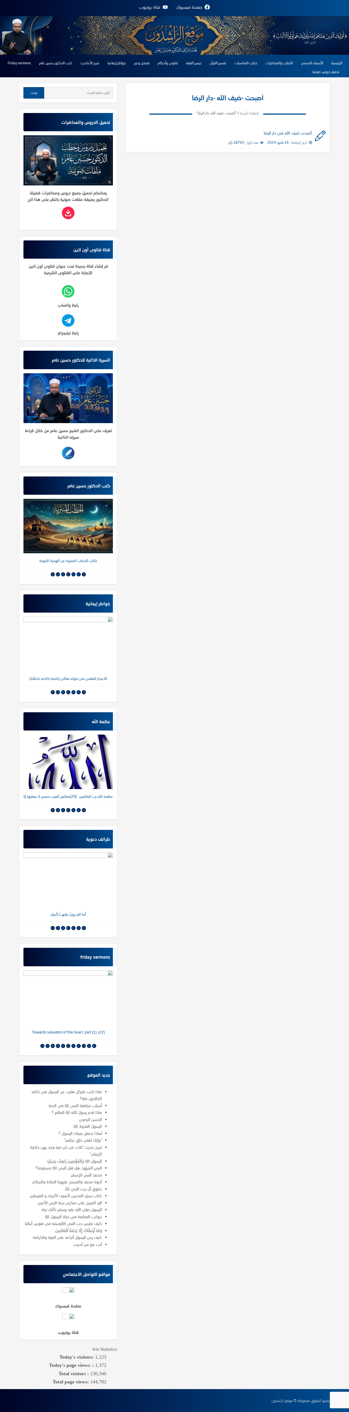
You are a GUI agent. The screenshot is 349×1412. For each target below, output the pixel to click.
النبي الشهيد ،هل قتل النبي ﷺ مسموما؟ (68, 1167)
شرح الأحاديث (89, 63)
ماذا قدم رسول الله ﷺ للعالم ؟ (77, 1112)
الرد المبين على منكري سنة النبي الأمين (70, 1202)
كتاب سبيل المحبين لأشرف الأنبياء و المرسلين (66, 1195)
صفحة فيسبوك (68, 1305)
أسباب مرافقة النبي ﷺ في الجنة (75, 1105)
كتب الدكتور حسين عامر (55, 63)
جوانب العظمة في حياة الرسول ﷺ (73, 1216)
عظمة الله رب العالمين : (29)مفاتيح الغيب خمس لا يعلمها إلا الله (68, 796)
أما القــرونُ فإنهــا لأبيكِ (68, 914)
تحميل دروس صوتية (325, 71)
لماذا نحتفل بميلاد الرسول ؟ (80, 1133)
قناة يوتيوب (68, 1332)
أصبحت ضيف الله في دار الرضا (288, 132)
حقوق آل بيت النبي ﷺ (83, 1188)
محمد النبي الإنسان (86, 1174)
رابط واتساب (68, 304)
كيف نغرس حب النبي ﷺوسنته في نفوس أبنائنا (63, 1223)
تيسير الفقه (193, 63)
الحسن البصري (90, 1119)
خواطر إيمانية (116, 63)
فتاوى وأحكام (168, 63)
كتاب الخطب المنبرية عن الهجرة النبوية (68, 560)
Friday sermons (19, 63)
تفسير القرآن (218, 63)
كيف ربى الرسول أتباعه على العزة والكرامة (67, 1237)
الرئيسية (336, 63)
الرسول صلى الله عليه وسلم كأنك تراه (71, 1209)
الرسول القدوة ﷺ (88, 1126)
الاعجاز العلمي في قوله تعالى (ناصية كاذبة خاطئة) (68, 678)
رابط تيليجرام (68, 332)
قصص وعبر (141, 63)
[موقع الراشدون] (174, 34)
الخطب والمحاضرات (279, 63)
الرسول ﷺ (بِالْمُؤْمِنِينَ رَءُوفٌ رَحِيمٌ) (74, 1161)
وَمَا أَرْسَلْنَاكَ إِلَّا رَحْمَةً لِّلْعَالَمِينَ (78, 1230)
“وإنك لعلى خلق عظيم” (83, 1140)
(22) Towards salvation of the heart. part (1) (68, 1032)
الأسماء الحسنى (312, 63)
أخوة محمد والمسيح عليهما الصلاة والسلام (67, 1181)
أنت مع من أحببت (87, 1244)
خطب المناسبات (245, 63)
